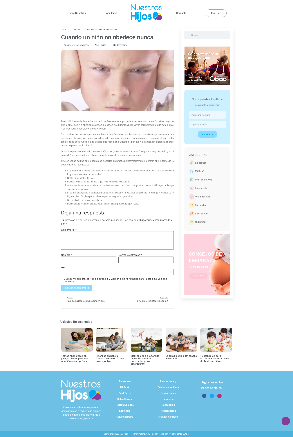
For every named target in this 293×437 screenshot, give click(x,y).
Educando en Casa (168, 387)
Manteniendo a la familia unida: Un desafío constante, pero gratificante (145, 359)
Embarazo (201, 162)
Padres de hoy (168, 381)
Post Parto (124, 393)
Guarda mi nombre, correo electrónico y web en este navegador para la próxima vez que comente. (115, 280)
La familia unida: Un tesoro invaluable (181, 357)
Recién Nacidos (125, 404)
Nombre (66, 255)
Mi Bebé (199, 171)
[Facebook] (204, 396)
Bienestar (200, 205)
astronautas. (182, 434)
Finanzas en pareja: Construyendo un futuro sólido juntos (110, 358)
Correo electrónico (130, 255)
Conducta (76, 29)
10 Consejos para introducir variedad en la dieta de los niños (214, 358)
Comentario (69, 230)
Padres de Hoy (203, 179)
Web (63, 267)
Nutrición (200, 222)
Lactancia (124, 410)
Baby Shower (124, 399)
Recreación (201, 213)
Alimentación (168, 410)
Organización (202, 196)
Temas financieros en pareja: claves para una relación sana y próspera (75, 358)
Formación (201, 188)
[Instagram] (219, 396)
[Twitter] (212, 396)
